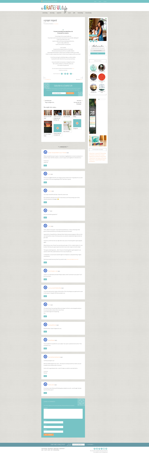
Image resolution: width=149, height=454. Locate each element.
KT (49, 211)
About (100, 1)
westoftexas (51, 340)
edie (49, 174)
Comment (46, 408)
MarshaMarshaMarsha (54, 357)
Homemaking (56, 449)
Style (42, 449)
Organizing (56, 448)
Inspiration (61, 448)
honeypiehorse (52, 325)
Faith (81, 79)
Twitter (97, 449)
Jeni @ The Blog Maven (103, 452)
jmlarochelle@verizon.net (72, 259)
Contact (105, 1)
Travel (45, 449)
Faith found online (66, 116)
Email (45, 425)
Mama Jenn (51, 384)
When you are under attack (48, 117)
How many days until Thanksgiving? (77, 103)
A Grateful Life (54, 9)
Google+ (102, 449)
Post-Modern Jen (52, 271)
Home (95, 1)
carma (49, 191)
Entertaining (44, 448)
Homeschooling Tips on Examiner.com (57, 134)
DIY (51, 449)
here (73, 68)
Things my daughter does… (50, 102)
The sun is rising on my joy (47, 134)
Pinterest (93, 41)
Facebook (90, 41)
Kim (49, 305)
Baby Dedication (66, 131)
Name (45, 420)
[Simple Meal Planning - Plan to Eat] (92, 133)
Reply (45, 165)
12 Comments (55, 23)
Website (45, 429)
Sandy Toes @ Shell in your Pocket (57, 152)
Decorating (50, 448)
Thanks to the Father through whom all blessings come (57, 118)
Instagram (104, 449)
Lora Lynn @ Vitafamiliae (54, 288)
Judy (49, 226)
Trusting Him (75, 128)
